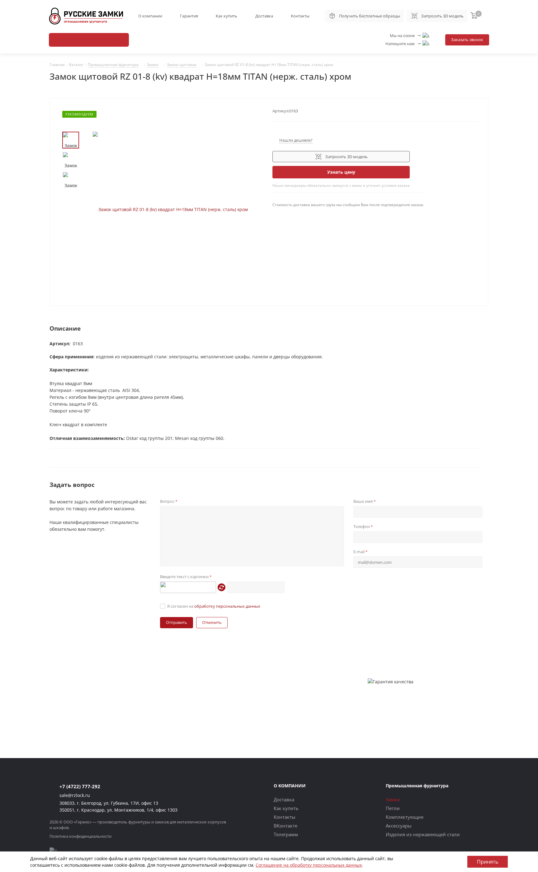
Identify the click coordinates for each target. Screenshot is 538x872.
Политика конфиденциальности (80, 836)
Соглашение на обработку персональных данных (309, 865)
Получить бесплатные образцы (369, 16)
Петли (393, 808)
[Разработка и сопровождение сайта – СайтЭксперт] (53, 850)
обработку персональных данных (227, 606)
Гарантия (189, 16)
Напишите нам (403, 43)
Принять (487, 861)
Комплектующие (404, 817)
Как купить (226, 16)
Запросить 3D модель (442, 16)
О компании (150, 16)
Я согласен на (213, 606)
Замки (393, 799)
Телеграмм (286, 834)
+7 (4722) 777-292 (79, 786)
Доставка (264, 16)
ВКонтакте (285, 826)
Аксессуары (399, 826)
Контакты (300, 16)
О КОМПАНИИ (290, 786)
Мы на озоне (406, 35)
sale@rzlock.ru (74, 795)
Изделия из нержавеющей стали (423, 834)
